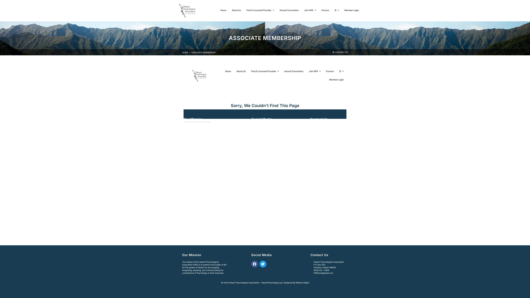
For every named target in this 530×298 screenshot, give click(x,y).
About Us (236, 10)
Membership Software (204, 122)
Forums (325, 10)
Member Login (351, 10)
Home (223, 10)
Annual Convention (289, 10)
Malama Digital (302, 282)
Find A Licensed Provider (259, 10)
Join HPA (308, 10)
